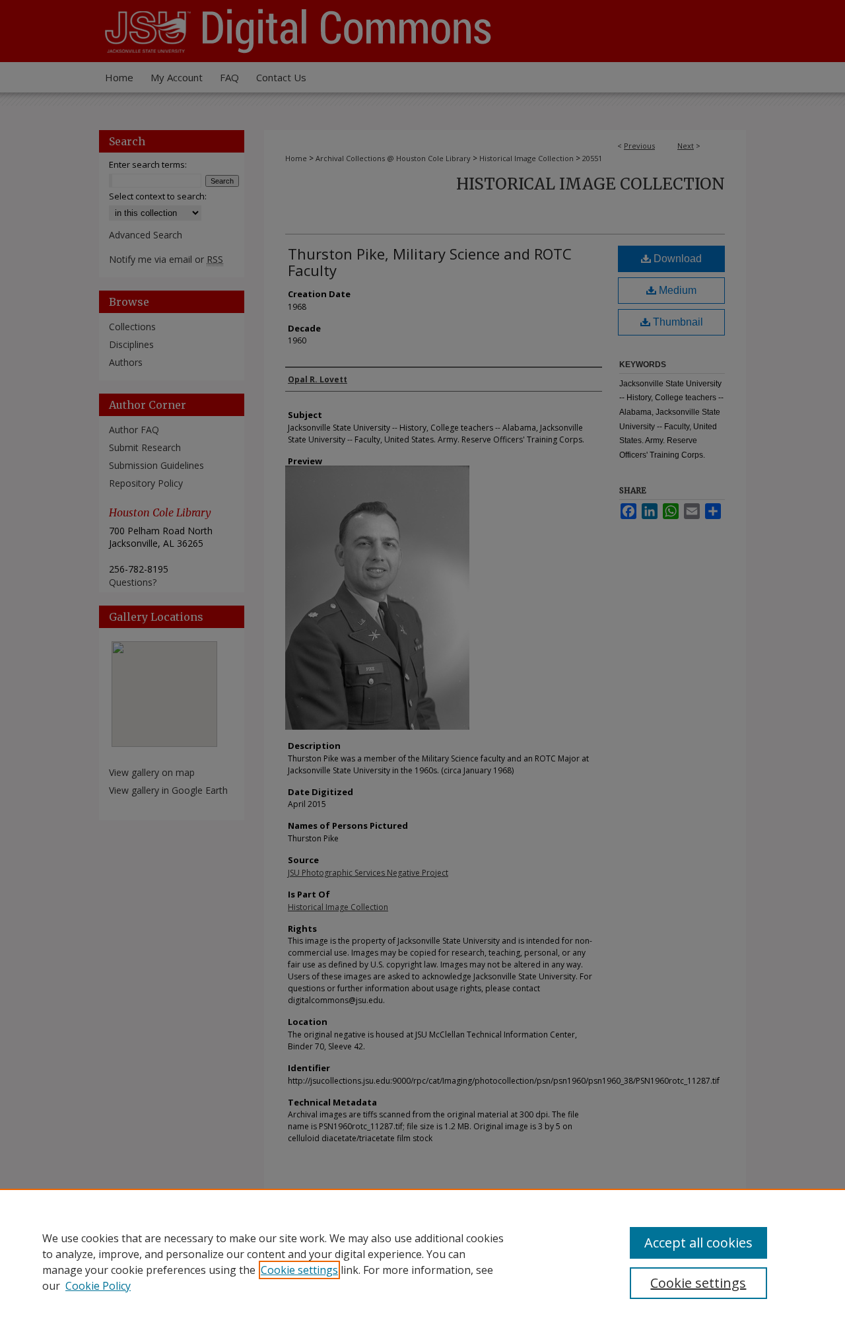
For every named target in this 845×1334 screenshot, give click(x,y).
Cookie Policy (98, 1286)
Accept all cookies (698, 1242)
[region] (422, 1261)
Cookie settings (299, 1270)
